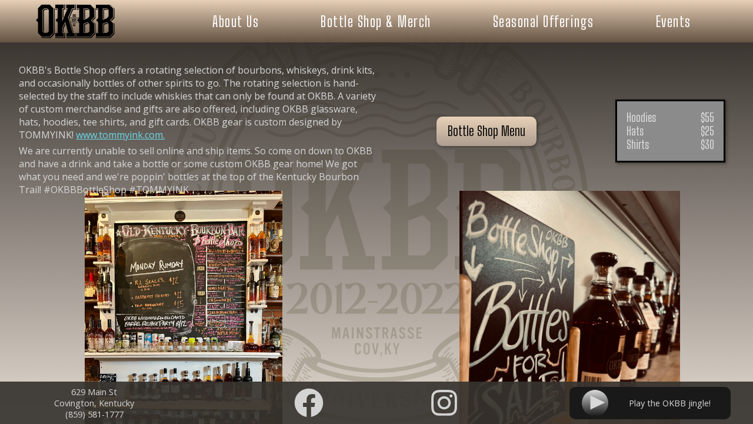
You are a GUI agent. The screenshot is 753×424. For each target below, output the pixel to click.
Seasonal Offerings (543, 21)
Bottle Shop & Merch (376, 21)
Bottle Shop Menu (486, 131)
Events (673, 21)
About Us (235, 21)
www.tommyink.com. (120, 134)
